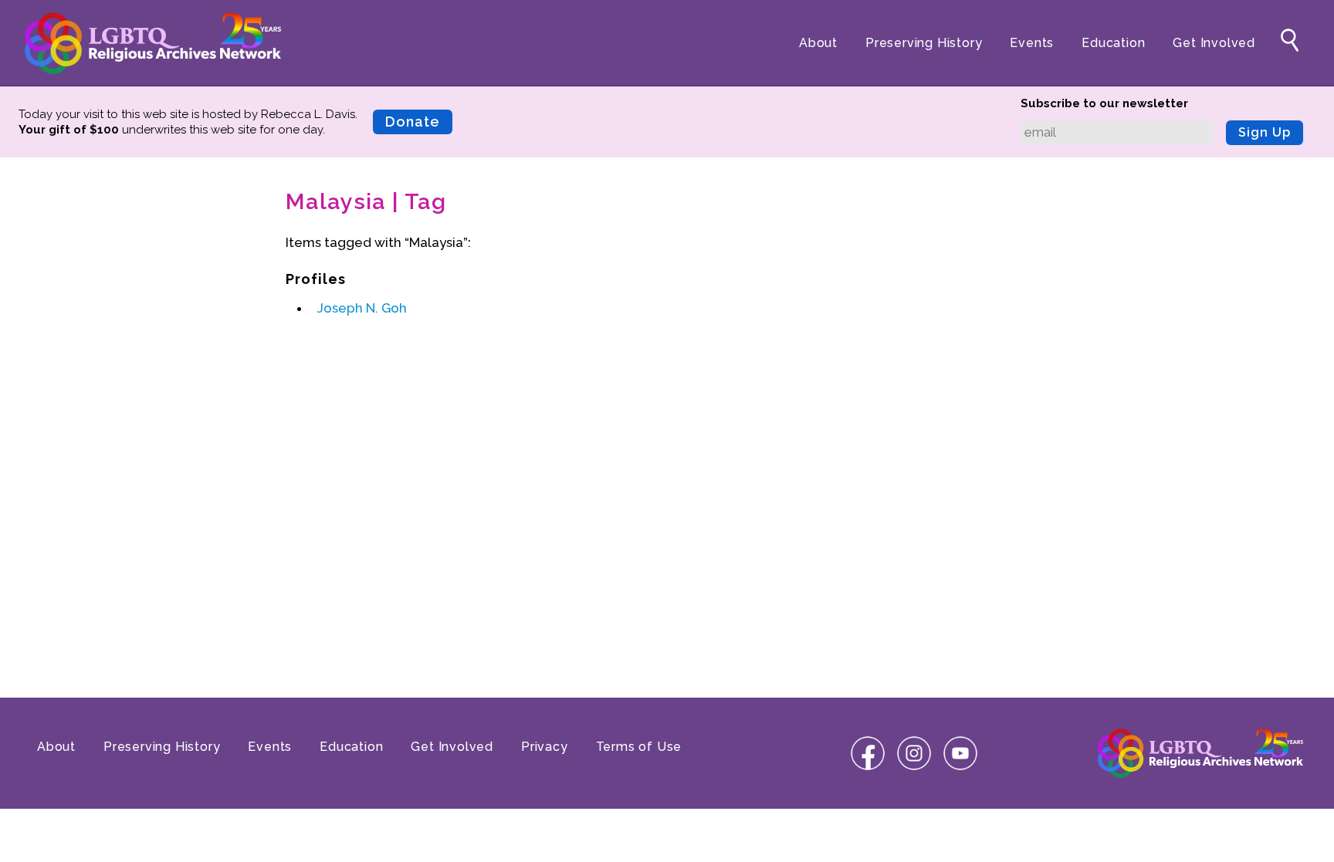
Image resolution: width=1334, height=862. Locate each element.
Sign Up (1264, 132)
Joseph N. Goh (362, 308)
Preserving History (923, 42)
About (818, 42)
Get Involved (1214, 42)
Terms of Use (639, 746)
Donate (412, 121)
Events (1032, 42)
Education (1113, 42)
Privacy (544, 746)
